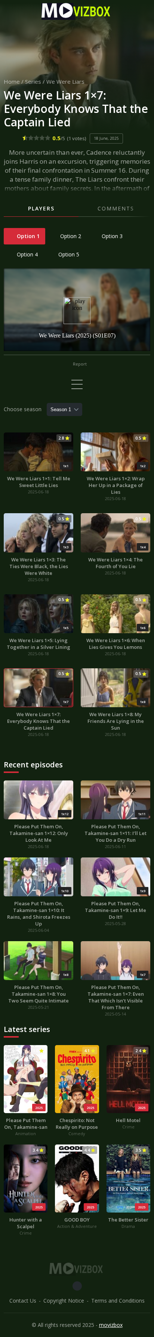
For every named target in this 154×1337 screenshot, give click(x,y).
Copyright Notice (63, 1300)
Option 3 (111, 236)
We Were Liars (65, 81)
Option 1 (27, 236)
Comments (116, 208)
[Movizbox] (77, 11)
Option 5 (68, 254)
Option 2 (70, 236)
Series (33, 81)
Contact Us (22, 1300)
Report (79, 364)
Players (41, 208)
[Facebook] (77, 1286)
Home (12, 81)
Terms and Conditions (118, 1300)
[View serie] (77, 384)
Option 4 (26, 254)
